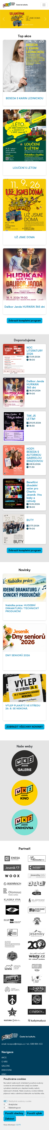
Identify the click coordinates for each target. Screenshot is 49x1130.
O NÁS (5, 1061)
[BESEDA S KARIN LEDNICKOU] (24, 66)
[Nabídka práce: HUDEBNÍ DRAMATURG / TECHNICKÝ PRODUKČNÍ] (24, 588)
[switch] (6, 1104)
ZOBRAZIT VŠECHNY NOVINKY (24, 726)
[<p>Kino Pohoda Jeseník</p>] (24, 792)
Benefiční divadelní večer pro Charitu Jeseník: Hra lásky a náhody (34, 492)
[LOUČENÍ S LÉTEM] (24, 135)
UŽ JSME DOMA (24, 237)
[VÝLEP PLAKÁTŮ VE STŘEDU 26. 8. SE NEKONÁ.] (24, 688)
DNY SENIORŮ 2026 (17, 655)
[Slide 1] (18, 24)
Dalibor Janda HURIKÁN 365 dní (24, 306)
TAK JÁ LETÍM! (31, 417)
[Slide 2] (22, 24)
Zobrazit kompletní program (24, 320)
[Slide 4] (31, 24)
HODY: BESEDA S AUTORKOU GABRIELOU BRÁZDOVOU (35, 455)
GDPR (18, 1125)
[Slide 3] (27, 24)
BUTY (30, 520)
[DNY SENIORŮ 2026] (24, 638)
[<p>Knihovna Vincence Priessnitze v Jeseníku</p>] (24, 822)
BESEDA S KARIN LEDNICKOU (24, 98)
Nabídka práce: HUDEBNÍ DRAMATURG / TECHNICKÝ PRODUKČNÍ (22, 608)
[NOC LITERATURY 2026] (13, 358)
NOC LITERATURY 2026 (35, 350)
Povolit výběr (34, 1113)
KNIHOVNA (7, 1070)
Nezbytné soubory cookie (20, 1101)
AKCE (4, 1057)
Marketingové (15, 1107)
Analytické (13, 1104)
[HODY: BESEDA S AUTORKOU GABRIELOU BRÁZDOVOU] (13, 460)
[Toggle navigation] (43, 4)
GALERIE (6, 1066)
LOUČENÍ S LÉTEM (24, 167)
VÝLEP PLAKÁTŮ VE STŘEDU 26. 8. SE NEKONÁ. (22, 707)
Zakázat (9, 1118)
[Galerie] (24, 763)
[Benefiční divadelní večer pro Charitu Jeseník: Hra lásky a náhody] (13, 493)
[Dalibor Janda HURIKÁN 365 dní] (24, 274)
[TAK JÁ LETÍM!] (13, 426)
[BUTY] (13, 529)
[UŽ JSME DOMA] (24, 205)
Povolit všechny (14, 1113)
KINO (4, 1074)
